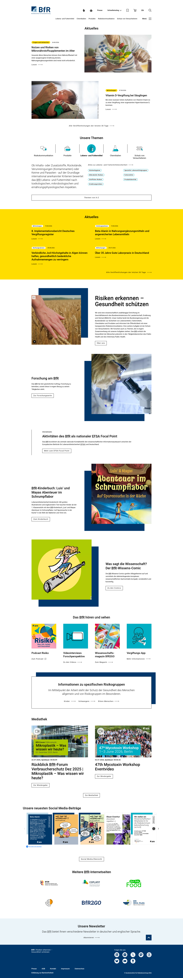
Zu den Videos (69, 662)
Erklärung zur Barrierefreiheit (42, 973)
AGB (43, 969)
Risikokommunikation (106, 19)
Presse (99, 10)
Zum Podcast (38, 659)
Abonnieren (89, 938)
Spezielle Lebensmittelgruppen (135, 170)
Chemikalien (81, 19)
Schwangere (83, 701)
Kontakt (53, 969)
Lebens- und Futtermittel (64, 19)
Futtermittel (128, 175)
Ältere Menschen (105, 701)
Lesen (34, 65)
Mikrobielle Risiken (96, 175)
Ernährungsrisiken (95, 184)
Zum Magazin (101, 662)
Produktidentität (130, 179)
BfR (38, 179)
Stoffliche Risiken (95, 179)
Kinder (67, 701)
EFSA (96, 436)
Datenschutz (79, 969)
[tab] (44, 151)
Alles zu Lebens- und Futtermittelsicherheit (107, 165)
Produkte (92, 19)
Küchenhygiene (94, 170)
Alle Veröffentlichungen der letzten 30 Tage (89, 126)
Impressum (65, 969)
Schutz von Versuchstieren (127, 19)
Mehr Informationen (136, 659)
